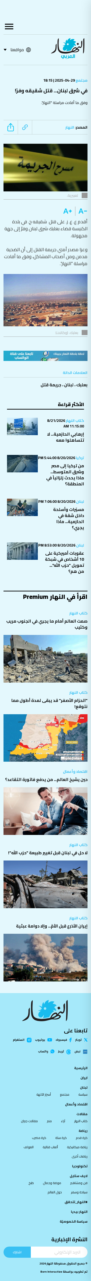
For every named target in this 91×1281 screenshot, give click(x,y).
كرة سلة (61, 1138)
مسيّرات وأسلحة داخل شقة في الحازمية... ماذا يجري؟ (68, 518)
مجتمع (81, 80)
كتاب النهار (74, 420)
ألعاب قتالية (50, 1147)
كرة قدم (82, 1138)
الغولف (29, 1147)
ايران (84, 1078)
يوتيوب (40, 1040)
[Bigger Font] (67, 211)
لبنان (69, 385)
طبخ (31, 1183)
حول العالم (55, 1192)
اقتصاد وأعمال (75, 771)
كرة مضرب (39, 1138)
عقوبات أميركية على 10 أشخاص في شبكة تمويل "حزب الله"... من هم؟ (64, 562)
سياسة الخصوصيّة (74, 1221)
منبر (49, 1121)
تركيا (79, 457)
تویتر (78, 1040)
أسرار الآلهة (43, 1094)
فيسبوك (61, 1040)
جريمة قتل (51, 385)
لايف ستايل (79, 1176)
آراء (63, 1121)
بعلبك (82, 385)
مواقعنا (17, 49)
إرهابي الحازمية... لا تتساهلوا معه (65, 437)
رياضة (83, 1131)
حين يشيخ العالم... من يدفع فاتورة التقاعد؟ (46, 779)
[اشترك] (46, 356)
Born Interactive (51, 1271)
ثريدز (61, 1051)
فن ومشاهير (79, 1183)
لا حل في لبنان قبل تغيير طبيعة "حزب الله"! (48, 853)
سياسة (83, 1094)
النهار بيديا (79, 1212)
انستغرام (18, 1040)
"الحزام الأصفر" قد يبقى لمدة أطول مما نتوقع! (49, 703)
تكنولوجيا (80, 1166)
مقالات (82, 1114)
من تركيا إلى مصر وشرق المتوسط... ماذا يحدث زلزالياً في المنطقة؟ (65, 475)
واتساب (43, 1051)
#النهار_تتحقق (76, 1202)
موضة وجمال (52, 1183)
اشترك (17, 1252)
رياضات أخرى (80, 1156)
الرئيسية (81, 1068)
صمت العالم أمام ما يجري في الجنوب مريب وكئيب (47, 624)
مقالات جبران (29, 1121)
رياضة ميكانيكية (77, 1147)
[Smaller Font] (81, 211)
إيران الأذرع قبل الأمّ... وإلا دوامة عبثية (52, 926)
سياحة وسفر (79, 1192)
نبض (77, 1051)
